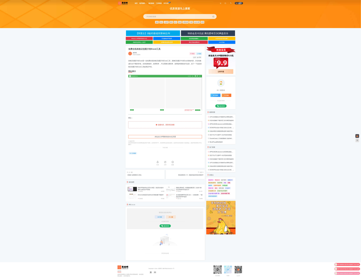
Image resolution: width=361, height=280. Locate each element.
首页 (136, 3)
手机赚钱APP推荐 (167, 38)
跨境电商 (225, 185)
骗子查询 (223, 180)
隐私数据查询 (212, 183)
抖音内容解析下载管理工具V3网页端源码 (222, 120)
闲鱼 (225, 183)
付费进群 (185, 22)
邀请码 (210, 185)
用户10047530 (341, 273)
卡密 (191, 22)
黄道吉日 (217, 180)
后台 (161, 22)
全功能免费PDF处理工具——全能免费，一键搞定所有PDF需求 (189, 196)
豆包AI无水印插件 (222, 191)
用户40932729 (341, 269)
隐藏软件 (230, 180)
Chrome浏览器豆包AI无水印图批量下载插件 (151, 195)
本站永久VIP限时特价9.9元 (139, 38)
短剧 (180, 22)
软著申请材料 (217, 185)
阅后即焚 (219, 183)
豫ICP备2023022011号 (168, 268)
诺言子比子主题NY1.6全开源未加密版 (221, 135)
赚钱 (216, 188)
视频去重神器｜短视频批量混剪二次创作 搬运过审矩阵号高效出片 (188, 188)
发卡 (175, 22)
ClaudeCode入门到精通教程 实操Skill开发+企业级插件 (226, 138)
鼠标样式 (210, 180)
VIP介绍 (166, 3)
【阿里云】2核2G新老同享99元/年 (153, 33)
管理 (202, 22)
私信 (200, 53)
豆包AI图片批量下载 (213, 193)
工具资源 (159, 3)
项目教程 (151, 3)
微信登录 (166, 226)
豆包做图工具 (212, 191)
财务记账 (221, 188)
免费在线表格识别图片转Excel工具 (144, 48)
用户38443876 (341, 264)
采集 (229, 183)
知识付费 (196, 22)
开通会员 (239, 3)
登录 (160, 217)
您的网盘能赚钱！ (194, 38)
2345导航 (222, 42)
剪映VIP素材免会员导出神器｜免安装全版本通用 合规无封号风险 (151, 188)
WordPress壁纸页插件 (216, 142)
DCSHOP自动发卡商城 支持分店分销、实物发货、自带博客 (227, 127)
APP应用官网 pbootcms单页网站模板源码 (222, 124)
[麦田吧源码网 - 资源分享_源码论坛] (123, 267)
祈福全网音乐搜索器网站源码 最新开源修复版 (223, 131)
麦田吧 (135, 53)
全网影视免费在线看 (167, 42)
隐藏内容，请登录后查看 (165, 125)
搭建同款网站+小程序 (139, 42)
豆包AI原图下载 (225, 193)
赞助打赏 (210, 188)
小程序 (166, 22)
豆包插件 (227, 188)
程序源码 (142, 3)
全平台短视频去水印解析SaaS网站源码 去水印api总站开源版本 (228, 117)
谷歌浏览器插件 (212, 196)
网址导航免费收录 (194, 42)
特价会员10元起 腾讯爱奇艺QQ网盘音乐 (208, 33)
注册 (171, 217)
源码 (157, 22)
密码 (171, 22)
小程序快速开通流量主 (221, 38)
